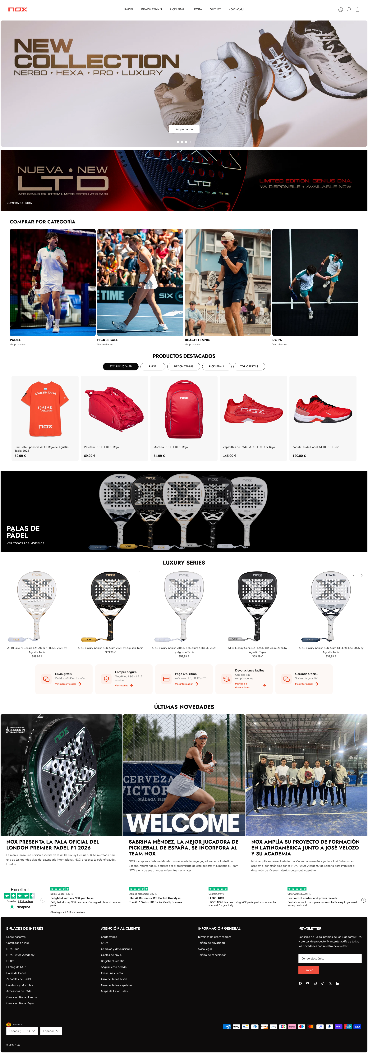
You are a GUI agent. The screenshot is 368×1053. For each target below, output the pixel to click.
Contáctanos (109, 937)
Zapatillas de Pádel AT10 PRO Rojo (315, 447)
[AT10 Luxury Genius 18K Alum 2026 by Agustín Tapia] (110, 606)
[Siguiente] (362, 575)
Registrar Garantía (112, 961)
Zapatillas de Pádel (18, 979)
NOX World (236, 9)
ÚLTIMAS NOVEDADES (184, 707)
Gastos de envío (111, 955)
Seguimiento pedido (114, 967)
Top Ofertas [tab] (249, 366)
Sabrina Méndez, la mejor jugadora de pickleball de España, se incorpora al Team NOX (184, 847)
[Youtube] (307, 983)
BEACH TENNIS (151, 9)
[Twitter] (330, 983)
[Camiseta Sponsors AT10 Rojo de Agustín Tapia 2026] (45, 409)
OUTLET (215, 9)
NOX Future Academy (20, 955)
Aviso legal (205, 949)
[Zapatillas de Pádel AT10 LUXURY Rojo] (253, 409)
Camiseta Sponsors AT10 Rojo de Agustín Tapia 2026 (42, 449)
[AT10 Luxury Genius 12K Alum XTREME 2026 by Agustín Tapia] (37, 606)
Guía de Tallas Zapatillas (116, 985)
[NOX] (17, 9)
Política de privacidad (211, 943)
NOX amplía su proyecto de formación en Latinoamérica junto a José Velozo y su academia (305, 847)
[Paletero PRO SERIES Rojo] (114, 409)
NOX (17, 1044)
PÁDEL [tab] (153, 366)
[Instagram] (315, 983)
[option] (184, 84)
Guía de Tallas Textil (114, 979)
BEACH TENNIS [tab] (184, 366)
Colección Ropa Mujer (20, 1003)
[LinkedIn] (337, 983)
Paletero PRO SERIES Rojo (101, 447)
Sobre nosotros (15, 937)
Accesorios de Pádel (19, 991)
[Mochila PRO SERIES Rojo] (184, 409)
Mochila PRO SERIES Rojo (171, 447)
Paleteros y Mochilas (19, 985)
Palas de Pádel (16, 973)
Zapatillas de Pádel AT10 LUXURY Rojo (249, 447)
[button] (178, 142)
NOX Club (12, 949)
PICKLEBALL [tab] (217, 366)
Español (48, 1031)
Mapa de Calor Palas (114, 991)
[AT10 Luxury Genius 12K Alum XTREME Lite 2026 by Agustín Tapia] (331, 606)
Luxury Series (184, 563)
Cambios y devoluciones (116, 949)
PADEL (129, 9)
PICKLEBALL (178, 9)
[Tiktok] (322, 983)
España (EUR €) (19, 1031)
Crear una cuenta (112, 973)
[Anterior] (353, 575)
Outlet (10, 961)
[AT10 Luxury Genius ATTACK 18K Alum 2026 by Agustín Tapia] (257, 606)
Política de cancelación (212, 955)
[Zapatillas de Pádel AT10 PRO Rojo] (322, 409)
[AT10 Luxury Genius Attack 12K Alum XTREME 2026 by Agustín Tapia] (184, 606)
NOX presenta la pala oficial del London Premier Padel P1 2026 (52, 844)
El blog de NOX (16, 967)
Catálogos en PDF (18, 943)
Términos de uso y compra (214, 937)
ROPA (198, 9)
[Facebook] (300, 983)
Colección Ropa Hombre (21, 997)
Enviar (309, 970)
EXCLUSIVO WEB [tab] (121, 366)
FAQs (104, 943)
